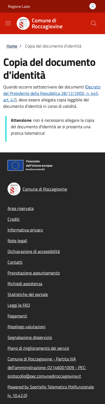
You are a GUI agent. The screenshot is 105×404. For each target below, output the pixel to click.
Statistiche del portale (28, 294)
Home (11, 46)
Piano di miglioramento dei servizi (38, 348)
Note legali (17, 240)
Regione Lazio (19, 6)
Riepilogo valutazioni (27, 326)
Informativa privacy (25, 230)
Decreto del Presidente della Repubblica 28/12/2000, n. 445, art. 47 (51, 93)
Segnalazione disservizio (30, 337)
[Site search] (93, 23)
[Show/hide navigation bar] (8, 23)
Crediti (14, 219)
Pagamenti (17, 316)
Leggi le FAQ (19, 305)
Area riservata (21, 208)
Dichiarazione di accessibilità (34, 251)
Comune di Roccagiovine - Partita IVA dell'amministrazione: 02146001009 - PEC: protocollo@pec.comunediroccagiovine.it (47, 367)
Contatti (15, 262)
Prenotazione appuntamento (34, 273)
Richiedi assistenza (25, 283)
